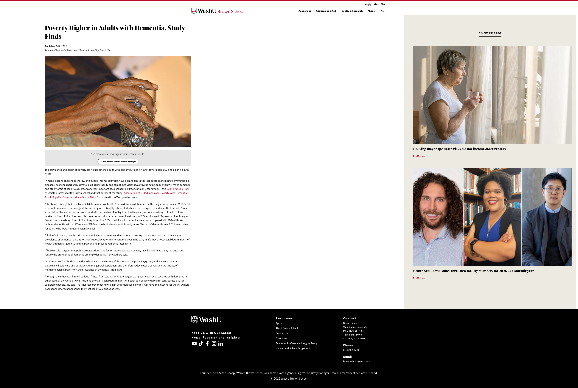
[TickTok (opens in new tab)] (201, 343)
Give (383, 4)
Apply (368, 4)
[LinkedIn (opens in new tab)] (220, 343)
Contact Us (282, 333)
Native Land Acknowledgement (293, 348)
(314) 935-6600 (351, 349)
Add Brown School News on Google (117, 162)
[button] (383, 11)
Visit (376, 4)
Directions (281, 338)
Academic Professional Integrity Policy (296, 343)
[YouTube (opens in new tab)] (194, 343)
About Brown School (287, 328)
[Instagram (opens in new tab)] (214, 343)
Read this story (420, 155)
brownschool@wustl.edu (356, 361)
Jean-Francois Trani (178, 188)
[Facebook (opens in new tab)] (207, 343)
